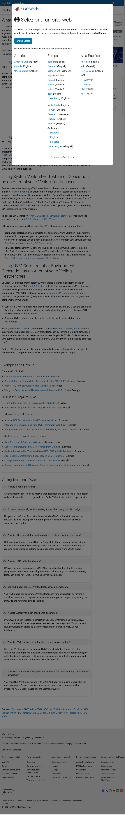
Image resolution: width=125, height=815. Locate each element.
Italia (50, 93)
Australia (85, 61)
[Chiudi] (109, 9)
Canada (18, 66)
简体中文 (88, 80)
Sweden (51, 123)
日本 (83, 89)
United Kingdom (56, 146)
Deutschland (54, 71)
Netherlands (54, 105)
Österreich (53, 114)
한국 (83, 93)
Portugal (52, 119)
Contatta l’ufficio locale (62, 157)
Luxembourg (54, 98)
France (51, 84)
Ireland (51, 89)
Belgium (52, 61)
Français (54, 141)
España (51, 75)
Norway (51, 109)
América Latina (22, 61)
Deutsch (54, 132)
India (83, 66)
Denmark (52, 66)
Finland (51, 80)
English (54, 137)
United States (21, 71)
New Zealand (87, 71)
